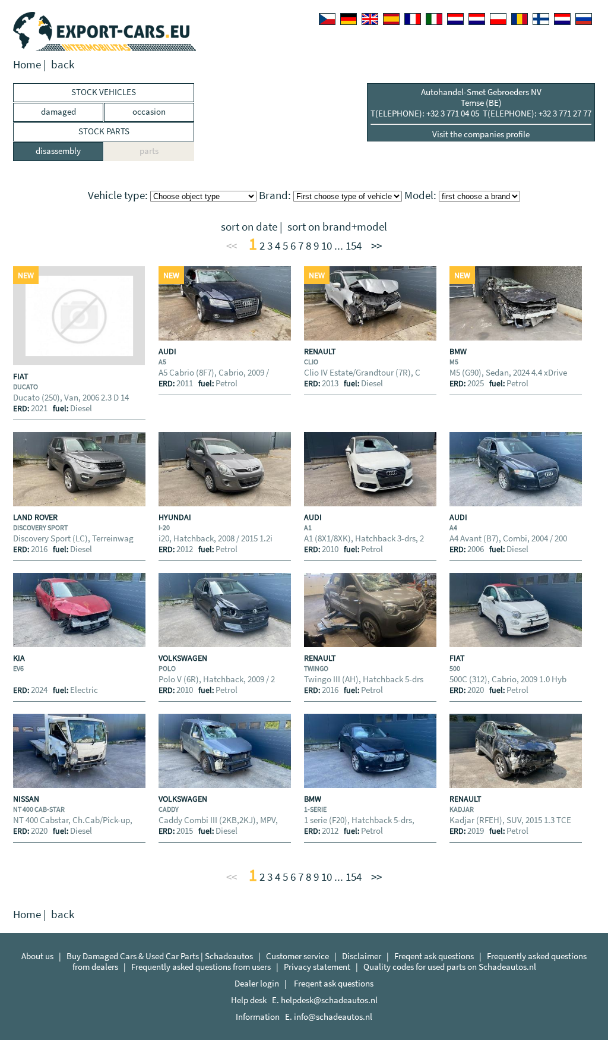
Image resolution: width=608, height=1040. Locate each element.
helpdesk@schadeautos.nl (329, 1000)
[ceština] (327, 19)
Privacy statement (317, 966)
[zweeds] (562, 19)
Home (27, 64)
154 (354, 246)
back (62, 64)
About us (37, 956)
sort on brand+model (337, 227)
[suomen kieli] (541, 19)
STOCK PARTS (103, 131)
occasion (149, 111)
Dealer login (257, 983)
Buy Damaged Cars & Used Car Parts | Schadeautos (159, 956)
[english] (370, 19)
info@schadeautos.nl (333, 1016)
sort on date (249, 227)
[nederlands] (455, 19)
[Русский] (583, 19)
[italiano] (434, 19)
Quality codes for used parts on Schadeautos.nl (449, 966)
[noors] (476, 19)
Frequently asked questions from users (201, 966)
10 (326, 246)
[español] (391, 19)
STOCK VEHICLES (103, 91)
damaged (58, 111)
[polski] (498, 19)
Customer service (297, 956)
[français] (412, 19)
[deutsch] (348, 19)
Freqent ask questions (434, 956)
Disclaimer (361, 956)
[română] (519, 19)
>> (376, 246)
